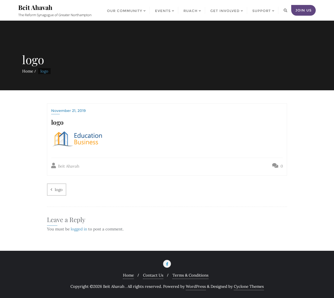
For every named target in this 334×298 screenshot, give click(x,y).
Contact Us (153, 275)
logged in (79, 229)
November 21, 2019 (68, 110)
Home (27, 71)
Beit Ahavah (68, 166)
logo (59, 189)
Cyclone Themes (249, 286)
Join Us (303, 10)
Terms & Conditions (190, 275)
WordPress (196, 286)
